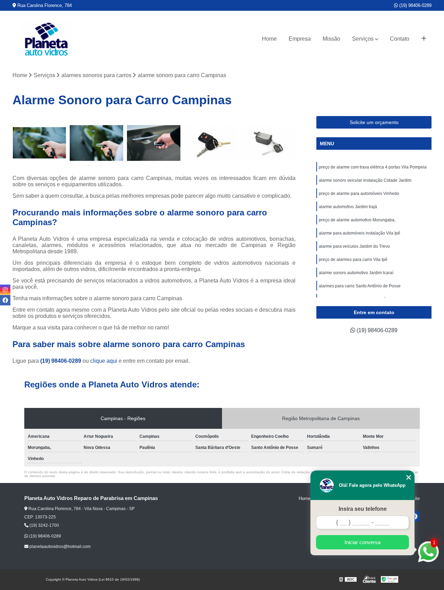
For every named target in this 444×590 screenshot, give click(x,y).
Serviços (363, 39)
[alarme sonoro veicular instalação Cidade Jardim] (96, 143)
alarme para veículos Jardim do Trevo (354, 246)
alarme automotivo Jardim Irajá (348, 206)
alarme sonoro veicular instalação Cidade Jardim (365, 180)
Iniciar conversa (362, 542)
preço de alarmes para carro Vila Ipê (353, 259)
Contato (399, 39)
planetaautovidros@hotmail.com (59, 546)
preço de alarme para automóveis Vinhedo (359, 193)
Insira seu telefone (363, 509)
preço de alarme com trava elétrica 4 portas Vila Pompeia (373, 167)
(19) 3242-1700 (43, 525)
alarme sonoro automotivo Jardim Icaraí (356, 272)
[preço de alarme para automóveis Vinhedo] (154, 143)
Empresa (300, 39)
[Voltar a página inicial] (46, 39)
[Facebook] (5, 300)
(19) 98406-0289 (415, 5)
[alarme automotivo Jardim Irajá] (211, 143)
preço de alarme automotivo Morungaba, (357, 220)
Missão (331, 39)
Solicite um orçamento (374, 122)
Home (269, 39)
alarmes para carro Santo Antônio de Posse (360, 286)
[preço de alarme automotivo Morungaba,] (268, 143)
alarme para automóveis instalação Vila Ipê (359, 233)
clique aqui (103, 361)
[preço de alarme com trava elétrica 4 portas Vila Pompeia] (39, 143)
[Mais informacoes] (424, 39)
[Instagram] (5, 290)
